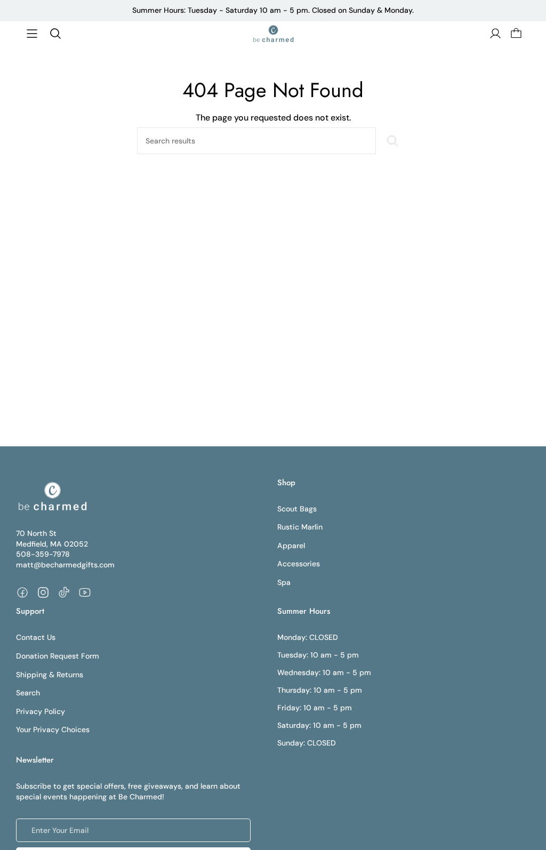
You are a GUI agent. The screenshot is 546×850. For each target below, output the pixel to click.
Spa (284, 582)
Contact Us (35, 637)
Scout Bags (297, 509)
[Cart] (514, 33)
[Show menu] (32, 33)
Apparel (291, 545)
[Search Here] (392, 140)
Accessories (298, 563)
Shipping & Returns (49, 674)
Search (28, 692)
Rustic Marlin (300, 527)
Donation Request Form (57, 656)
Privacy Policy (40, 711)
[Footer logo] (52, 496)
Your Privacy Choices (53, 729)
